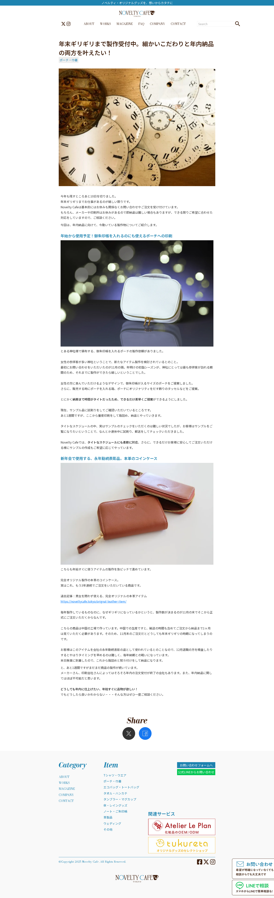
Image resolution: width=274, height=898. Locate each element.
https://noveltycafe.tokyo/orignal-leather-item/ (93, 601)
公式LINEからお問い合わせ (196, 772)
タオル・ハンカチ (115, 793)
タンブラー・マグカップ (119, 799)
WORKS (105, 24)
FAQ (141, 24)
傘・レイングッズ (115, 805)
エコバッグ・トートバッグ (121, 787)
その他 (107, 829)
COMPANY (157, 24)
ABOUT (89, 24)
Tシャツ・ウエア (114, 775)
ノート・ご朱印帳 (115, 811)
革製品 (107, 817)
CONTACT (178, 24)
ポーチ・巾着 (69, 60)
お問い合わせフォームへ (196, 765)
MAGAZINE (124, 24)
